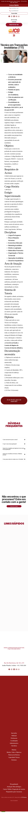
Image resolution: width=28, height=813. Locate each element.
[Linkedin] (14, 16)
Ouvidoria (14, 21)
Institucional (14, 19)
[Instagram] (11, 16)
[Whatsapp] (19, 16)
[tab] (14, 439)
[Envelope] (16, 16)
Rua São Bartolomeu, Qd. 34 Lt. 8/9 (14, 663)
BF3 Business (24, 797)
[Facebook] (9, 16)
